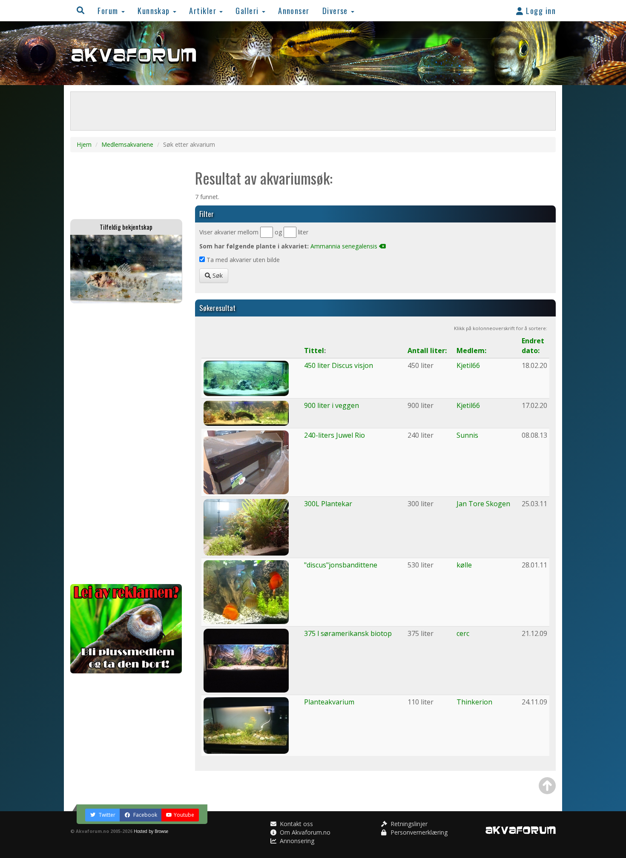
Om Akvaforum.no (304, 832)
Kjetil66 (468, 365)
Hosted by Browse (151, 831)
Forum (109, 10)
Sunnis (467, 435)
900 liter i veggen (331, 405)
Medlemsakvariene (127, 144)
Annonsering (296, 841)
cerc (463, 633)
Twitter (106, 814)
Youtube (184, 814)
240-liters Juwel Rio (334, 435)
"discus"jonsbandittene (340, 565)
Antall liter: (427, 350)
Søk (217, 275)
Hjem (84, 144)
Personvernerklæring (418, 832)
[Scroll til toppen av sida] (547, 785)
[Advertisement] (126, 443)
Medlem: (471, 350)
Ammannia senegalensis (343, 246)
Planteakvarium (329, 702)
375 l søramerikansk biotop (348, 633)
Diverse (336, 10)
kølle (464, 565)
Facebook (144, 814)
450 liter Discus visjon (338, 365)
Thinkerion (474, 702)
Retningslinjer (408, 824)
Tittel (314, 350)
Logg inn (540, 10)
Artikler (203, 10)
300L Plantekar (328, 503)
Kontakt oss (295, 824)
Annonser (294, 10)
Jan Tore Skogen (483, 503)
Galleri (248, 10)
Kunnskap (155, 10)
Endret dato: (533, 345)
